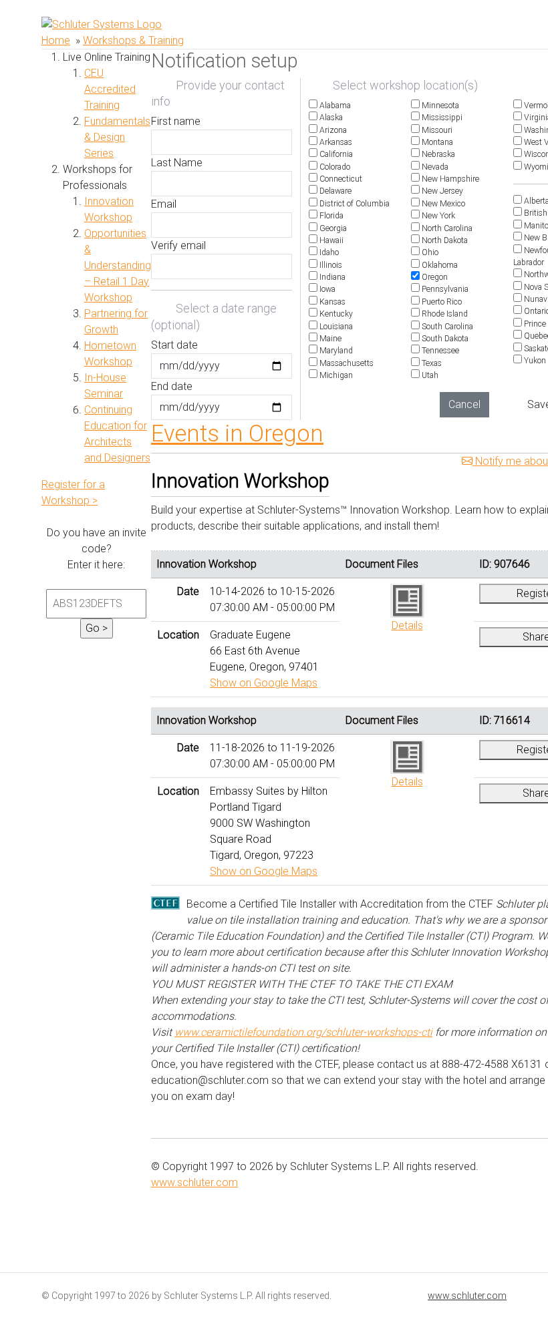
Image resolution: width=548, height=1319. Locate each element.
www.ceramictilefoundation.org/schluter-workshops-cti (303, 1032)
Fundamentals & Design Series (117, 137)
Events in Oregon (237, 433)
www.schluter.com (194, 1182)
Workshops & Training (133, 40)
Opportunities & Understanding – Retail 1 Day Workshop (117, 265)
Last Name (176, 162)
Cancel (464, 404)
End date (171, 386)
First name (175, 121)
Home (55, 40)
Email (163, 204)
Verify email (178, 245)
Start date (174, 345)
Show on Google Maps (263, 683)
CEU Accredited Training (110, 89)
